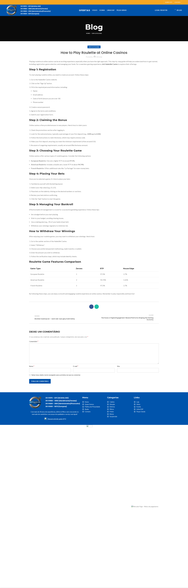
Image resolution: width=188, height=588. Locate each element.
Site (118, 366)
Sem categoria (97, 33)
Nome (31, 366)
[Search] (170, 10)
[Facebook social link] (159, 2)
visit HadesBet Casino (110, 64)
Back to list (94, 317)
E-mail (75, 366)
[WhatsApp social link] (161, 2)
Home (88, 33)
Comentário (33, 341)
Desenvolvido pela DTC (57, 419)
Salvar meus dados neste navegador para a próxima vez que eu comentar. (56, 375)
